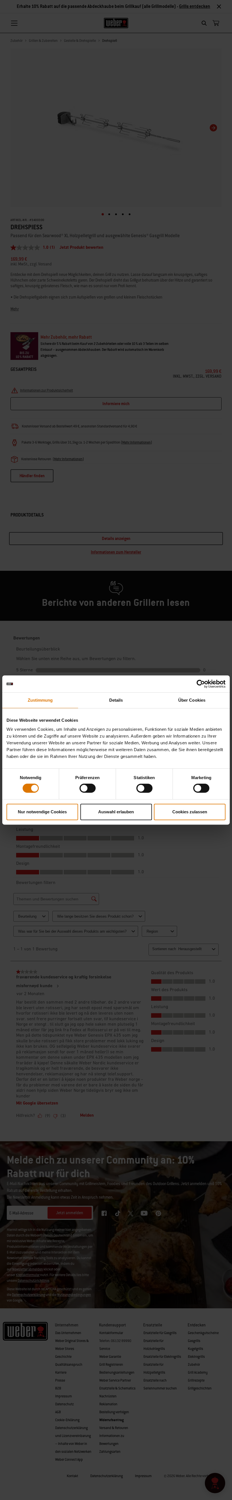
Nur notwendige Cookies (42, 811)
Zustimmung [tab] (40, 700)
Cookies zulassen (189, 811)
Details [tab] (116, 700)
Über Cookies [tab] (191, 700)
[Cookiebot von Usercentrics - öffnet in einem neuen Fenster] (200, 684)
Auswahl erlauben (116, 811)
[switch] (88, 788)
